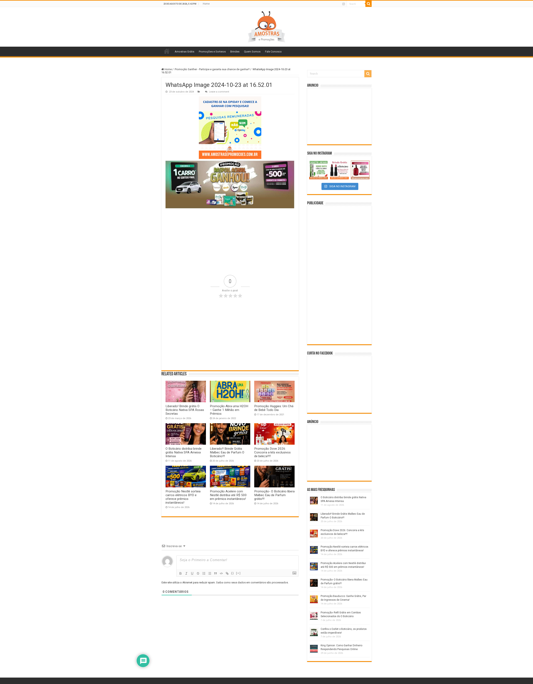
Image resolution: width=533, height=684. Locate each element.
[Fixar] (198, 573)
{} (232, 573)
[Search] (368, 4)
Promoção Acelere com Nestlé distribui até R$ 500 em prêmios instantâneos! (228, 495)
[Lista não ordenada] (210, 573)
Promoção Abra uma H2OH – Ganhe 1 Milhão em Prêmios (229, 410)
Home (206, 3)
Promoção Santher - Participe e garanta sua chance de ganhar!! (212, 69)
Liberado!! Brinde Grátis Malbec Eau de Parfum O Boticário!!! (227, 452)
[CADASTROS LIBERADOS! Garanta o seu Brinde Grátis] (318, 170)
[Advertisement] (230, 241)
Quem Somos (252, 51)
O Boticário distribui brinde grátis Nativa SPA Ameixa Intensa (184, 452)
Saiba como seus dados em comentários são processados (252, 582)
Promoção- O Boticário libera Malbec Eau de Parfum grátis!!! (274, 495)
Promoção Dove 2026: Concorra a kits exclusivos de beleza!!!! (272, 452)
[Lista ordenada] (204, 573)
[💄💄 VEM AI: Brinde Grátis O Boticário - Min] (339, 170)
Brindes (234, 51)
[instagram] (343, 3)
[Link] (227, 573)
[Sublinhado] (192, 573)
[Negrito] (180, 573)
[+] (238, 573)
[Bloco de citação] (215, 573)
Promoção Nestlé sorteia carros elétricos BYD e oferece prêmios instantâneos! (183, 496)
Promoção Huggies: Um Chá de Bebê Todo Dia (273, 408)
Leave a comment (219, 91)
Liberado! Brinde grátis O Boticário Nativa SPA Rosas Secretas (185, 410)
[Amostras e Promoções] (266, 26)
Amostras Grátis (184, 51)
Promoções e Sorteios (212, 51)
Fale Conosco (273, 51)
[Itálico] (186, 573)
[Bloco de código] (221, 573)
